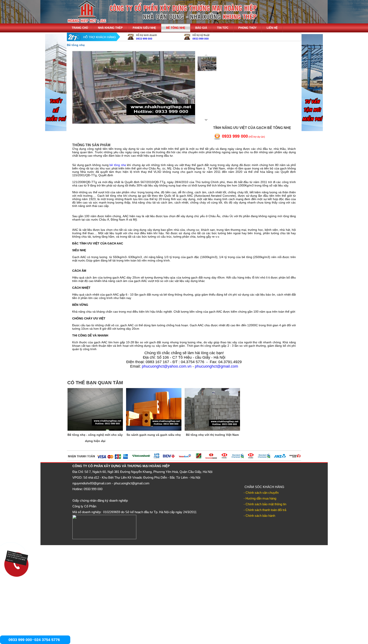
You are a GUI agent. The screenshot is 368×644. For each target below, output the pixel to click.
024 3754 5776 (47, 640)
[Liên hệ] (15, 562)
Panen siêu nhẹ (144, 27)
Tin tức (222, 27)
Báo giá (201, 27)
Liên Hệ (272, 27)
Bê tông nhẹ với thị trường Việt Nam (212, 434)
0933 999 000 (144, 38)
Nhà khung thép (110, 27)
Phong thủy (247, 27)
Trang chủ (80, 27)
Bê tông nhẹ (175, 27)
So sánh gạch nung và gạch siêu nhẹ (153, 434)
